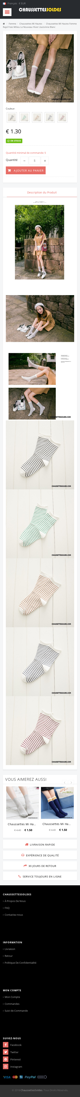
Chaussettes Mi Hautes (30, 23)
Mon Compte (12, 997)
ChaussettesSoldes (31, 1090)
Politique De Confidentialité (20, 962)
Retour (9, 956)
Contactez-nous (14, 914)
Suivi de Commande (16, 1010)
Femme (12, 23)
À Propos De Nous (15, 901)
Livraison (10, 949)
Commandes (12, 1004)
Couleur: (10, 108)
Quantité (11, 160)
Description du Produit (42, 192)
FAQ (7, 908)
